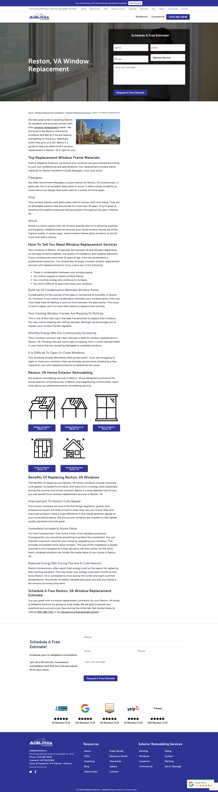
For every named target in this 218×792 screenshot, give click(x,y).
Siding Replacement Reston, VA (74, 468)
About (83, 9)
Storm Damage (173, 766)
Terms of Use (131, 789)
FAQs (106, 9)
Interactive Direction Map (37, 767)
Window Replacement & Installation (49, 113)
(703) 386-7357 (44, 611)
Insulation (144, 761)
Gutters (169, 756)
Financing (132, 9)
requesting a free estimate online (79, 611)
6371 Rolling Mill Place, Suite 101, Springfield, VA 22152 (52, 9)
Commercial (146, 766)
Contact (184, 9)
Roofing (143, 750)
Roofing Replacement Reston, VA (74, 428)
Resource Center (118, 9)
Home (30, 113)
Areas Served (95, 9)
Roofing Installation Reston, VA (41, 428)
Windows (144, 756)
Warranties (144, 9)
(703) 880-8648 (44, 757)
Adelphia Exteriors (38, 750)
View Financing (135, 3)
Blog (153, 9)
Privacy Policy (116, 789)
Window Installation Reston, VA (106, 428)
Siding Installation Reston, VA (42, 468)
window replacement (46, 127)
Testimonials (173, 9)
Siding (168, 750)
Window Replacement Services (78, 113)
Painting (169, 761)
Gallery (162, 9)
